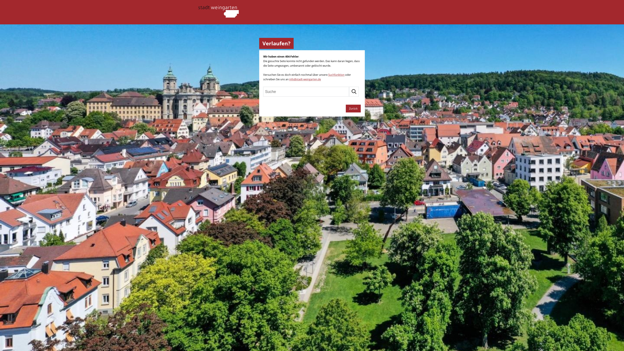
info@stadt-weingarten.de (305, 79)
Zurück (353, 108)
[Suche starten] (354, 92)
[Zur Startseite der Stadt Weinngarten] (218, 16)
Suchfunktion (336, 75)
